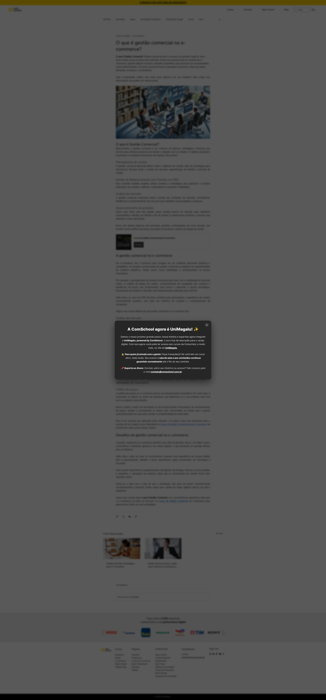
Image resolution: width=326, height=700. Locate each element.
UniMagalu (171, 347)
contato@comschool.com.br (166, 371)
